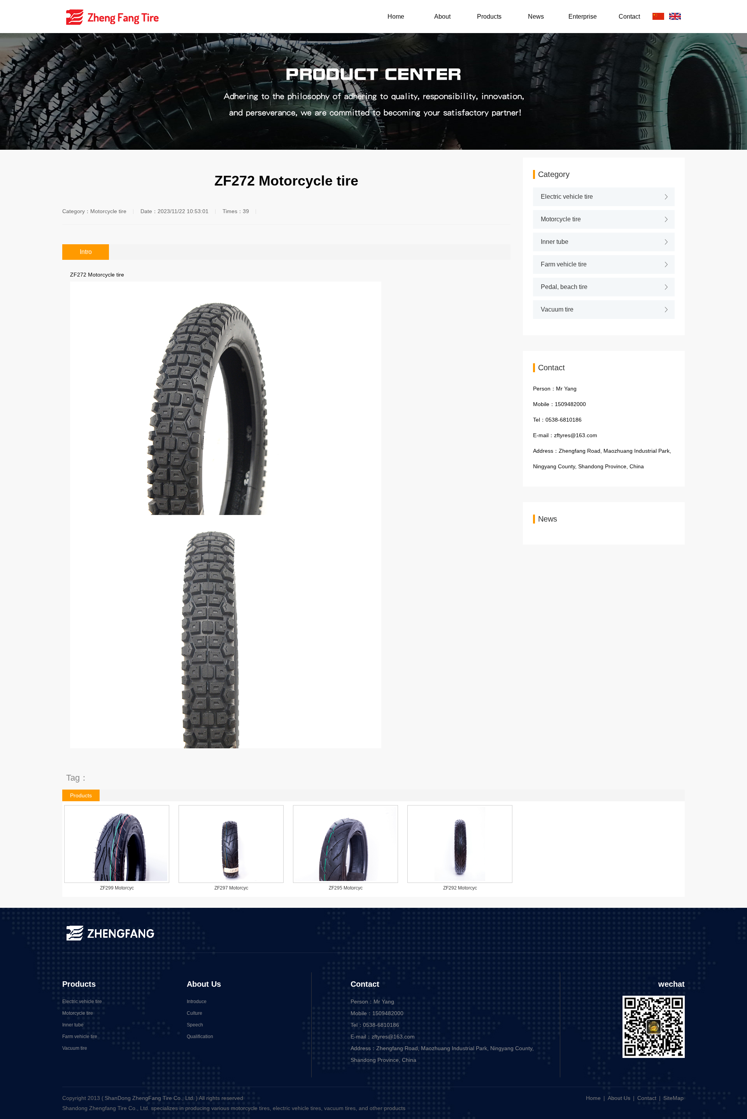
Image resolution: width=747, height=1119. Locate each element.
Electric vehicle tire (567, 196)
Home (396, 16)
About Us (204, 984)
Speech (195, 1025)
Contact (629, 16)
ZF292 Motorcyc (460, 888)
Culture (194, 1013)
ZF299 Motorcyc (117, 888)
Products (489, 16)
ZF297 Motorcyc (231, 888)
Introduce (197, 1001)
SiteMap (673, 1098)
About (442, 16)
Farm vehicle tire (564, 264)
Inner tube (554, 241)
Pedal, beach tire (564, 287)
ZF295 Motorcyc (346, 888)
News (536, 16)
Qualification (200, 1036)
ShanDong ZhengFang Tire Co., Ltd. (150, 1098)
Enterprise (582, 16)
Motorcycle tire (561, 219)
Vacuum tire (557, 309)
